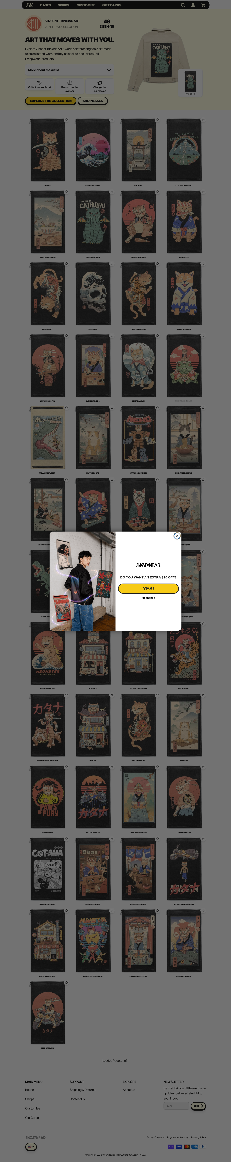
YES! (148, 588)
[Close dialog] (177, 536)
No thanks (148, 597)
